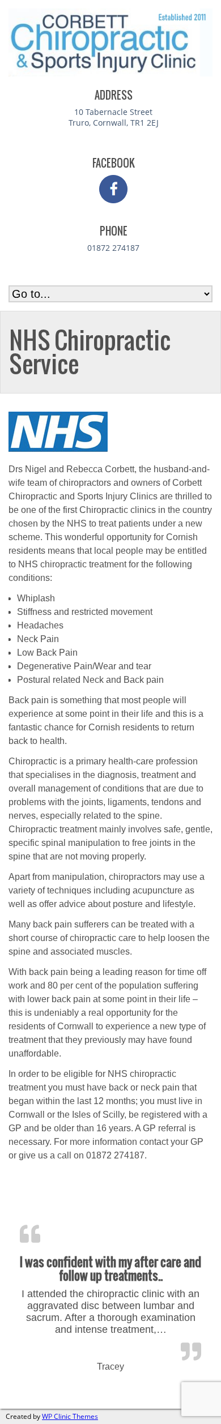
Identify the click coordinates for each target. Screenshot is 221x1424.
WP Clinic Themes (70, 1416)
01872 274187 (113, 247)
